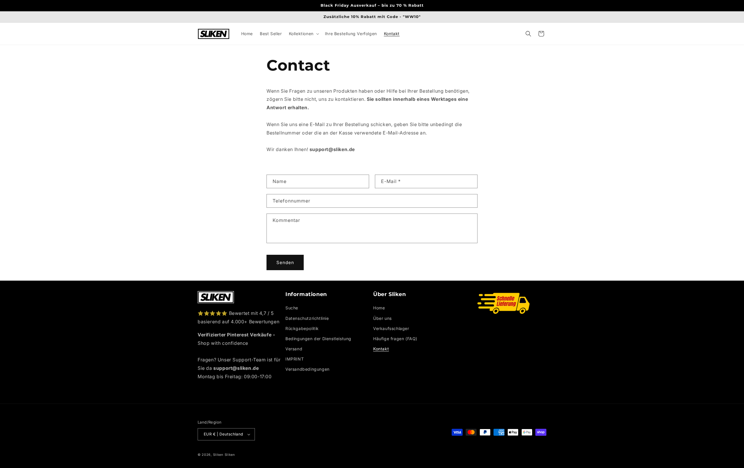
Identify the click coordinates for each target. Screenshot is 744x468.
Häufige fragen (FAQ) (395, 338)
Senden (285, 262)
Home (379, 307)
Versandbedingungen (307, 369)
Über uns (382, 318)
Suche (291, 307)
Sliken (218, 455)
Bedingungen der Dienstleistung (318, 338)
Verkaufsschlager (391, 328)
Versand (293, 348)
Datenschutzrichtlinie (307, 318)
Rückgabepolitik (302, 328)
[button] (303, 34)
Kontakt (381, 348)
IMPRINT (294, 358)
